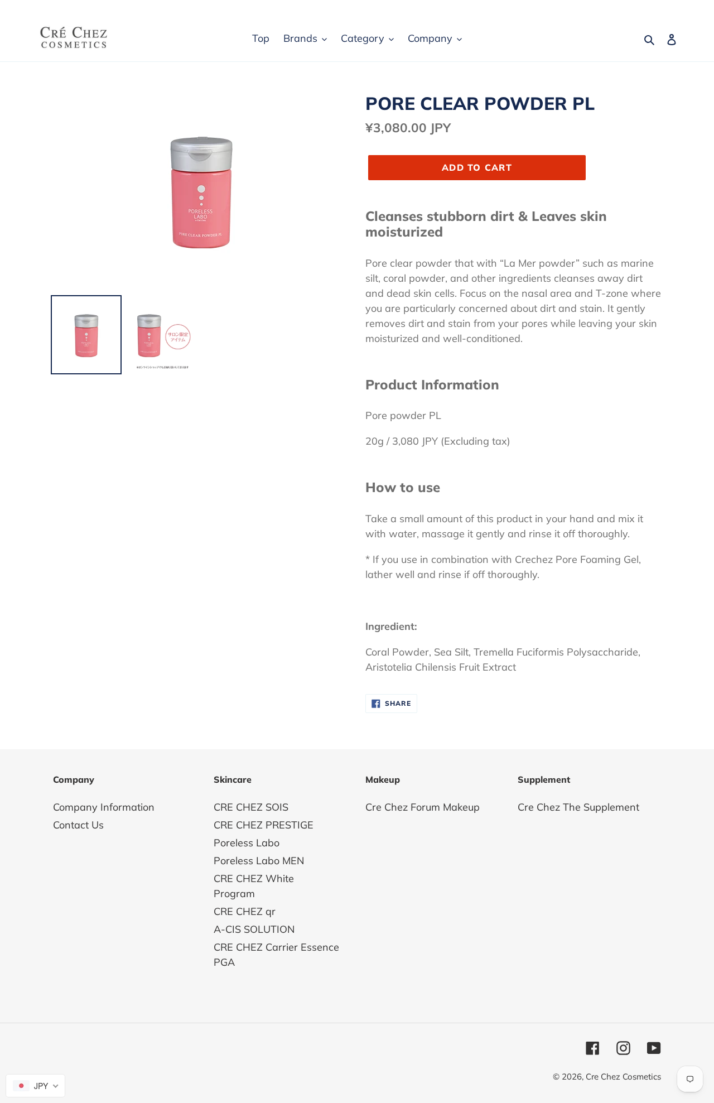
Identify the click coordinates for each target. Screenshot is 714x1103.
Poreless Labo (246, 842)
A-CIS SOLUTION (254, 929)
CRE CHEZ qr (245, 911)
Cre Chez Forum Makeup (422, 807)
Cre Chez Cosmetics (623, 1076)
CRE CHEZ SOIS (251, 807)
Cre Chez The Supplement (578, 807)
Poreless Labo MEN (259, 860)
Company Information (104, 807)
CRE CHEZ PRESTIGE (263, 824)
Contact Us (78, 824)
